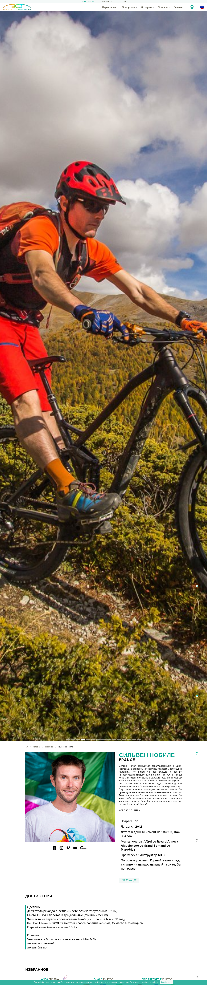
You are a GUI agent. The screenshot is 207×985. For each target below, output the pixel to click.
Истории (146, 7)
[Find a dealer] (192, 7)
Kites (123, 1)
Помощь (163, 7)
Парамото (107, 1)
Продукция (128, 7)
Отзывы (178, 7)
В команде (130, 880)
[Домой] (27, 747)
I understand (166, 982)
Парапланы (87, 1)
